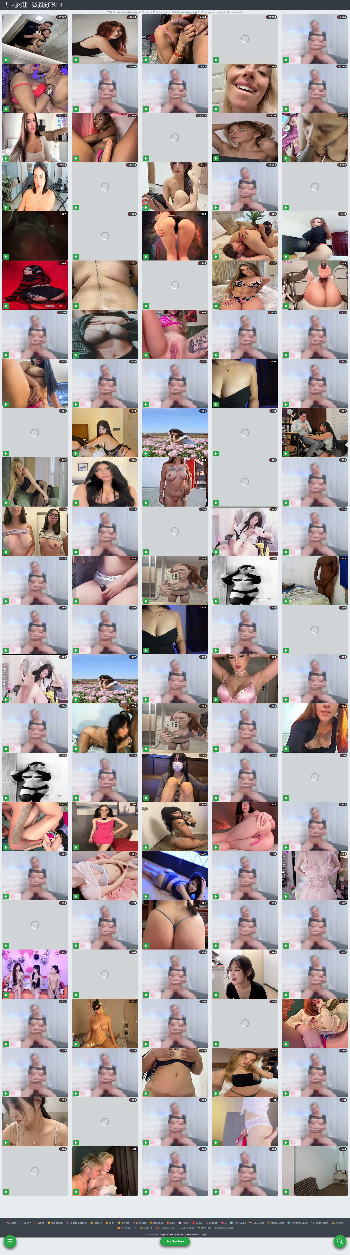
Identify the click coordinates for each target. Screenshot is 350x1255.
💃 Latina (39, 1222)
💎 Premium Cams (297, 1222)
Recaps (179, 1234)
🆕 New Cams (238, 1222)
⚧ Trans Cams (275, 1222)
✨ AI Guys (145, 1227)
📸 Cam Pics (204, 1227)
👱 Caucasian (55, 1222)
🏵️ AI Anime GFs (126, 1227)
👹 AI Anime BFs (164, 1227)
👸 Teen (109, 1222)
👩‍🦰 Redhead (156, 1222)
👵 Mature (96, 1222)
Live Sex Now (175, 1241)
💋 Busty (197, 1222)
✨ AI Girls (337, 1222)
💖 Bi (224, 1222)
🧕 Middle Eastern (76, 1222)
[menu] (10, 1241)
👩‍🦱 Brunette (139, 1222)
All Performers (192, 1234)
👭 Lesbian (211, 1222)
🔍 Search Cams (224, 1227)
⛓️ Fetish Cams (319, 1222)
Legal (203, 1234)
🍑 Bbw (170, 1222)
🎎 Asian (12, 1222)
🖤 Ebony (25, 1222)
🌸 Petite (183, 1222)
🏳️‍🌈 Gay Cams (256, 1222)
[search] (340, 1241)
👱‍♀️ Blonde (123, 1222)
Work (172, 1234)
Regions (164, 1234)
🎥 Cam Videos (185, 1227)
